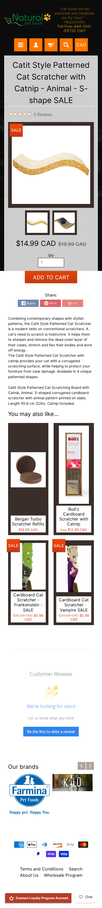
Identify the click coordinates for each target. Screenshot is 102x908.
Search (75, 868)
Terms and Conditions (41, 868)
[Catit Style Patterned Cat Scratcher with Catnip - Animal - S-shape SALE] (37, 222)
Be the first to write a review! (51, 731)
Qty (51, 255)
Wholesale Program (63, 875)
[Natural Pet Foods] (27, 19)
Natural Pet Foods (49, 889)
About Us (29, 875)
